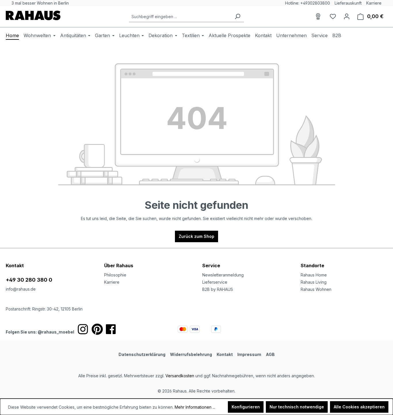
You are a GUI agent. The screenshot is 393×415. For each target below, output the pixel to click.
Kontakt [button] (15, 265)
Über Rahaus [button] (118, 265)
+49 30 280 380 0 (29, 280)
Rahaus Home (314, 274)
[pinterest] (97, 329)
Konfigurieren (246, 406)
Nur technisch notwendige (297, 406)
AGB (270, 354)
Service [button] (211, 265)
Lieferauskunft (348, 3)
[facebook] (111, 329)
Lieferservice (214, 282)
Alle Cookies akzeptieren (359, 406)
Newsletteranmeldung (223, 274)
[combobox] (180, 16)
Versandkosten (179, 375)
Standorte (312, 265)
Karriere (373, 3)
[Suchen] (237, 16)
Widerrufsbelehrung (191, 354)
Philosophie (115, 274)
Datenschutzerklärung (142, 354)
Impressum (249, 354)
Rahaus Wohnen (316, 289)
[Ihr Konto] (347, 16)
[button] (344, 259)
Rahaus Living (314, 282)
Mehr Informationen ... (195, 407)
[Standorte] (319, 16)
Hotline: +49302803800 (307, 3)
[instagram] (83, 329)
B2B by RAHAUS (217, 289)
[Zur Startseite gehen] (33, 15)
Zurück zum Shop (196, 236)
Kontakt (225, 354)
